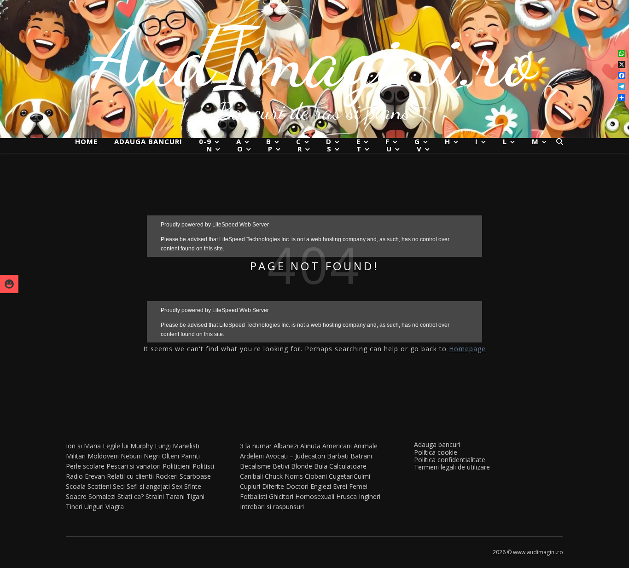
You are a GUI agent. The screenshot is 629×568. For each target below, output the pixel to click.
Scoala (76, 486)
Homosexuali (314, 496)
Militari (76, 456)
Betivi (281, 466)
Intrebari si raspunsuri (272, 506)
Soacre (76, 496)
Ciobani (316, 476)
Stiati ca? (130, 496)
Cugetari (341, 476)
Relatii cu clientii (130, 476)
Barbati (338, 456)
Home (86, 141)
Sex (177, 486)
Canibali (251, 476)
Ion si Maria (83, 445)
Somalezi (102, 496)
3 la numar (256, 445)
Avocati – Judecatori (295, 456)
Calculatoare (348, 466)
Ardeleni (252, 456)
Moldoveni (103, 456)
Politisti (203, 466)
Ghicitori (281, 496)
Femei (358, 486)
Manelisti (186, 445)
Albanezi (286, 445)
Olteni (170, 456)
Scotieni (99, 486)
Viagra (114, 506)
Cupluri (250, 486)
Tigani (195, 496)
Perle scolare (85, 466)
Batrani (361, 456)
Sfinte (192, 486)
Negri (152, 456)
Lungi (163, 445)
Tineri (74, 506)
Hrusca (346, 496)
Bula (320, 466)
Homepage (467, 348)
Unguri (94, 506)
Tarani (175, 496)
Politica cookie (435, 452)
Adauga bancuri (148, 141)
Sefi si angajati (148, 486)
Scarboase (195, 476)
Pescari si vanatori (133, 466)
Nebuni (131, 456)
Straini (155, 496)
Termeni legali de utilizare (452, 467)
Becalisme (255, 466)
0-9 (205, 141)
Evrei (340, 486)
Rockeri (167, 476)
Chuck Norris (284, 476)
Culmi (362, 476)
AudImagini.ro (315, 57)
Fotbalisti (253, 496)
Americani (337, 445)
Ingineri (369, 496)
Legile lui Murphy (128, 445)
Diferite (273, 486)
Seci (119, 486)
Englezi (320, 486)
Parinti (190, 456)
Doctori (297, 486)
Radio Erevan (85, 476)
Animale (366, 445)
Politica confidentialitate (449, 459)
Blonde (301, 466)
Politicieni (177, 466)
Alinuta (310, 445)
